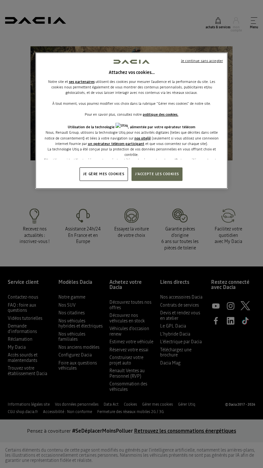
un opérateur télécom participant (116, 143)
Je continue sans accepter (202, 60)
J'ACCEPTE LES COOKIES (157, 173)
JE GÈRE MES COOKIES (103, 173)
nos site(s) (142, 137)
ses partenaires (82, 81)
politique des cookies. (160, 114)
